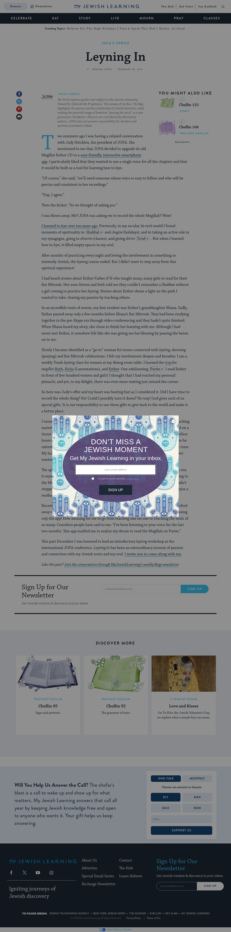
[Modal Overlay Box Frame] (115, 466)
